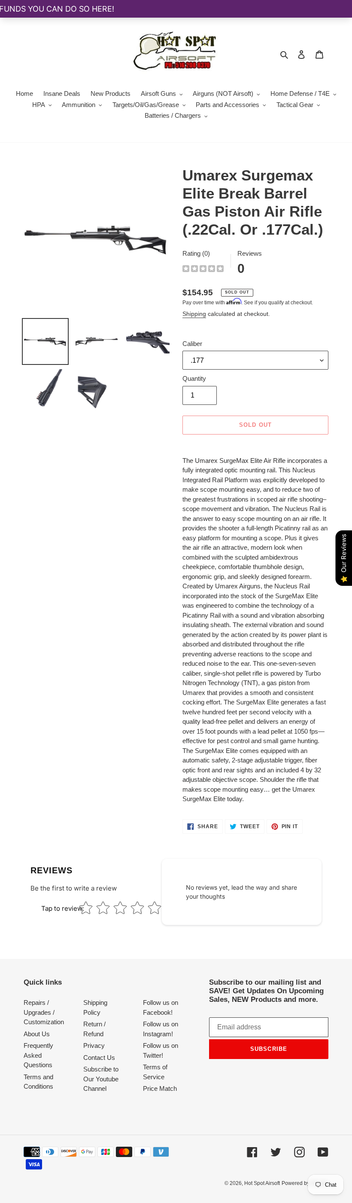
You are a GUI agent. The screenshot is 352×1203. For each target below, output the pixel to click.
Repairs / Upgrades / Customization (44, 1012)
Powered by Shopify (305, 1183)
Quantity (194, 378)
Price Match (160, 1088)
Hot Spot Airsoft (262, 1183)
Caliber (192, 343)
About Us (37, 1034)
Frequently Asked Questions (38, 1055)
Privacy (94, 1045)
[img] (203, 269)
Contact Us (99, 1057)
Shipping (194, 313)
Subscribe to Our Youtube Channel (100, 1078)
